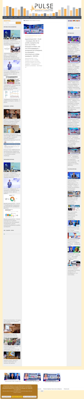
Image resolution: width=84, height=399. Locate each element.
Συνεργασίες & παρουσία (24, 17)
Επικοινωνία (53, 17)
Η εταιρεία (11, 17)
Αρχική (5, 17)
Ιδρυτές (15, 17)
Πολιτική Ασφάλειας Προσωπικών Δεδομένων (40, 17)
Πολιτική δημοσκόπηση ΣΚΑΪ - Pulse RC (33, 35)
